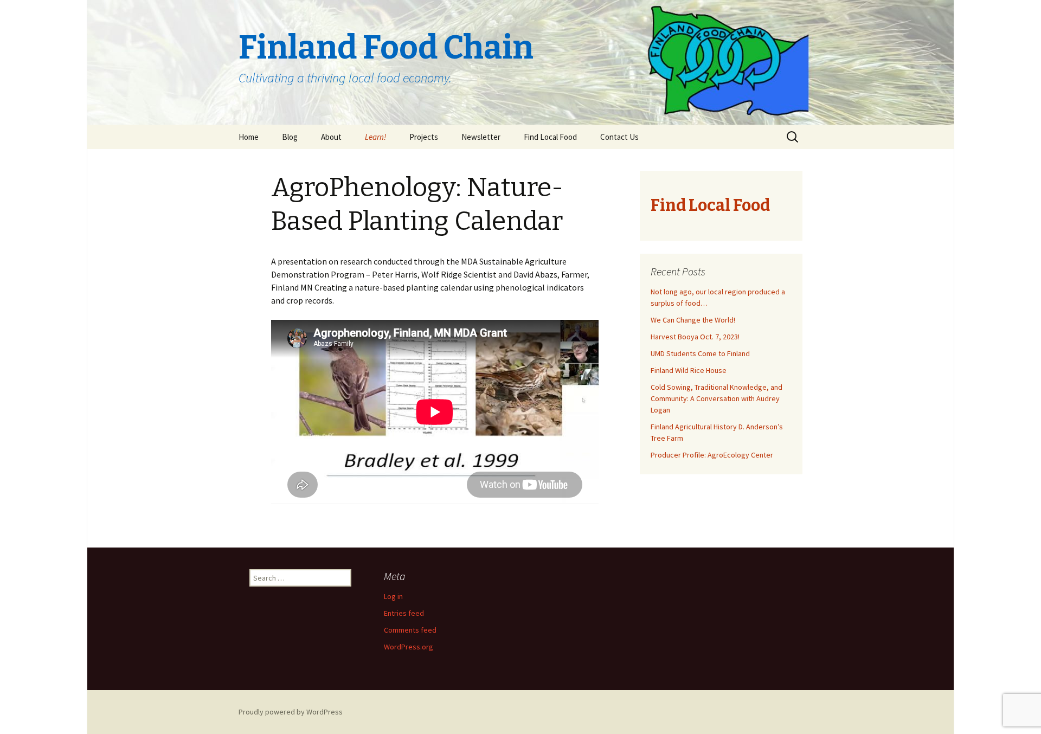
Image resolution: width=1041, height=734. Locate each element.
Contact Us (619, 137)
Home (249, 137)
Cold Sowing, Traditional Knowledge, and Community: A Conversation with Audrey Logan (716, 398)
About (331, 137)
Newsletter (480, 137)
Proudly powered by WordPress (291, 712)
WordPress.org (408, 647)
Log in (393, 596)
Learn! (375, 137)
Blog (290, 137)
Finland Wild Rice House (689, 370)
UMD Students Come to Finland (700, 353)
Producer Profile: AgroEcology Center (712, 455)
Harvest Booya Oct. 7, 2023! (695, 337)
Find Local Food (550, 137)
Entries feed (404, 613)
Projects (423, 137)
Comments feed (410, 630)
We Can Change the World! (693, 320)
